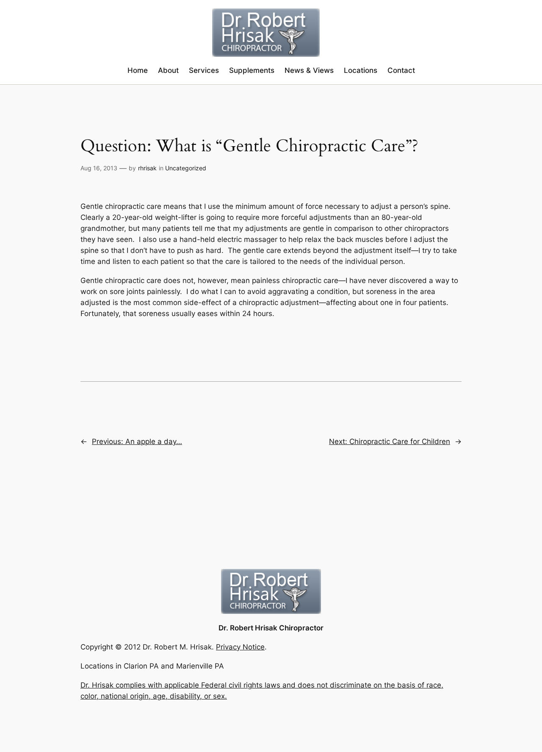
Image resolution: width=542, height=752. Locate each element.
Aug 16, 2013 (98, 168)
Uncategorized (185, 168)
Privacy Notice (240, 647)
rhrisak (147, 168)
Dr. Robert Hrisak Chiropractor (271, 628)
